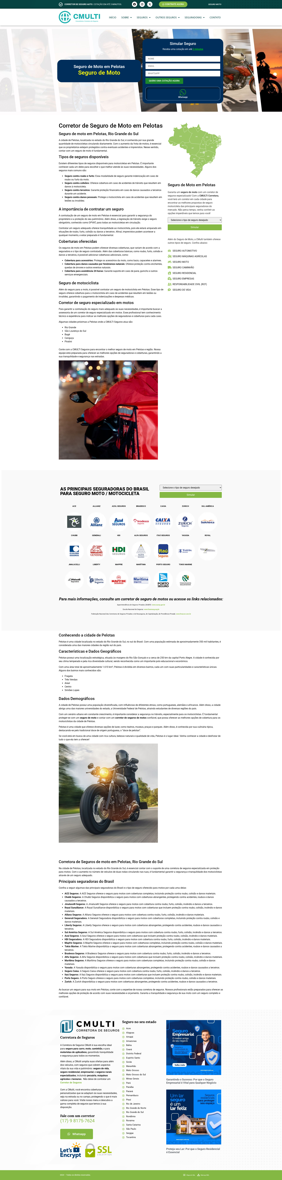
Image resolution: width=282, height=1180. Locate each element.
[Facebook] (134, 4)
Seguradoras (193, 17)
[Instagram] (142, 4)
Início (112, 17)
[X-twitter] (149, 4)
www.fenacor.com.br (183, 614)
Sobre (125, 17)
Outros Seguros (166, 17)
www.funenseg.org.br (151, 609)
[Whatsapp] (183, 92)
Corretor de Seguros (71, 1082)
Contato (215, 17)
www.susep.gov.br (158, 605)
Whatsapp (183, 97)
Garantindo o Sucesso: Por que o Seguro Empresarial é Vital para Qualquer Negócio (191, 1081)
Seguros (142, 17)
